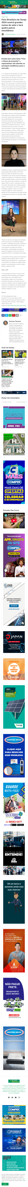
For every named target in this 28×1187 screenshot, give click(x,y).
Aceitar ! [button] (5, 1184)
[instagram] (19, 1097)
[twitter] (12, 1097)
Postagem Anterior (7, 402)
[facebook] (9, 1097)
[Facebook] (3, 315)
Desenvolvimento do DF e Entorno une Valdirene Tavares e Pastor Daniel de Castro (20, 362)
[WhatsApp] (10, 315)
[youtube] (15, 1097)
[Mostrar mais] (20, 315)
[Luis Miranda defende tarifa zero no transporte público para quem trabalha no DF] (7, 354)
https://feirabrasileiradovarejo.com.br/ (16, 305)
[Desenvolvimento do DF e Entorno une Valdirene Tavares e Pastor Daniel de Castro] (20, 354)
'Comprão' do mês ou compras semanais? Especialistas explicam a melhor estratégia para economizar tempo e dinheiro (7, 382)
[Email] (17, 315)
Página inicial (5, 17)
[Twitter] (6, 315)
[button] (2, 2)
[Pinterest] (13, 315)
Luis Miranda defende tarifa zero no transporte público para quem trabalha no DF (7, 362)
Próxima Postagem (21, 402)
